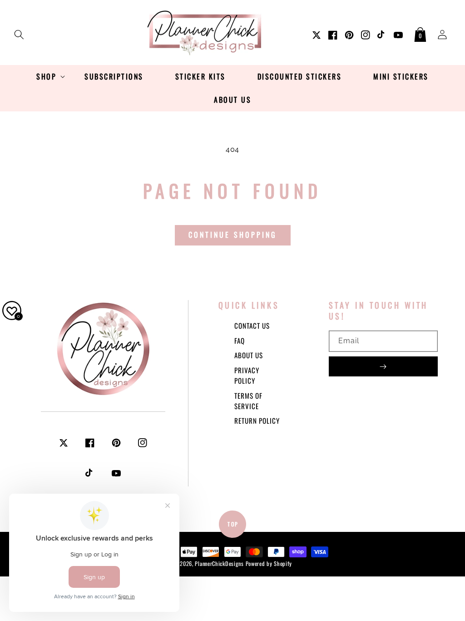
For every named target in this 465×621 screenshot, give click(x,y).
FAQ (239, 341)
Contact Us (252, 326)
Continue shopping (232, 234)
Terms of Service (248, 401)
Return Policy (257, 421)
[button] (19, 33)
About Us (248, 355)
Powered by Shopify (269, 563)
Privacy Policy (246, 375)
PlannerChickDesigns (219, 563)
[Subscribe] (383, 366)
